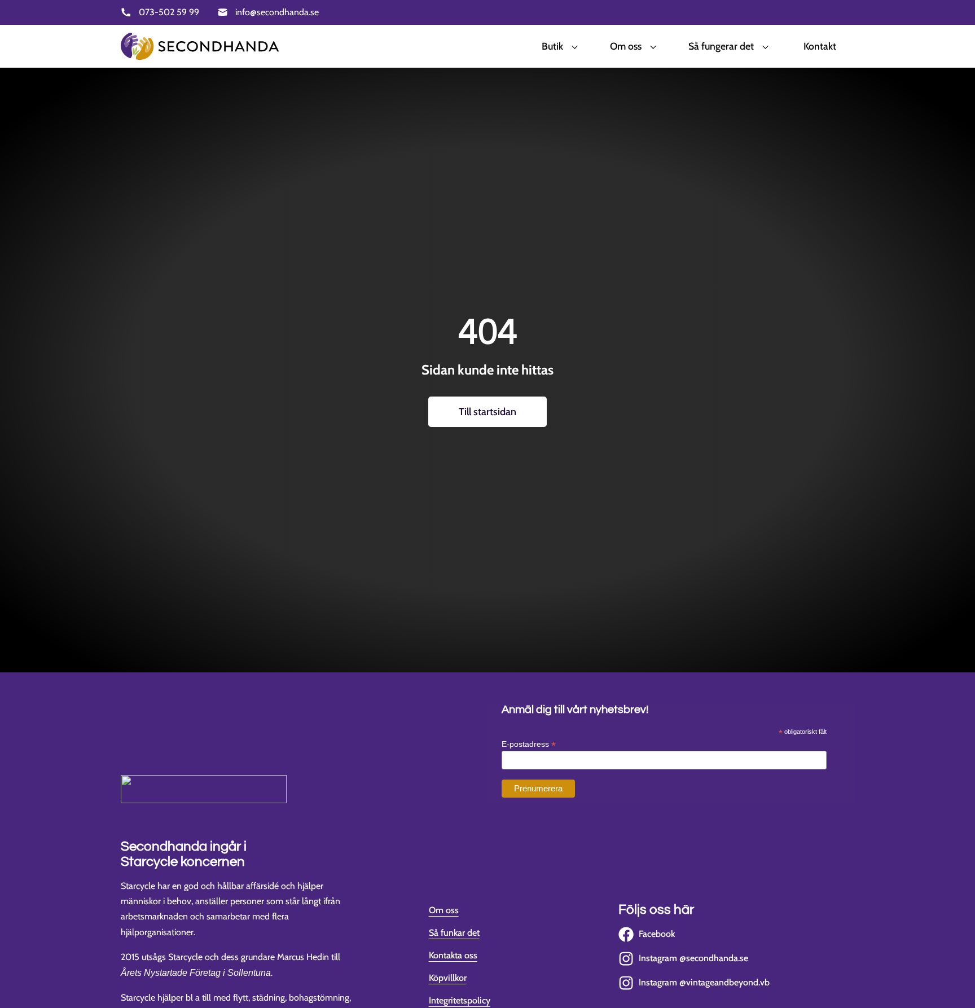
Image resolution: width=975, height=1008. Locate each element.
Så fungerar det (721, 46)
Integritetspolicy (459, 1000)
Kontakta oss (453, 955)
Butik (552, 46)
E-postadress (529, 744)
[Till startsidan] (200, 46)
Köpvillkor (448, 977)
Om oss (626, 46)
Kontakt (819, 46)
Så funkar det (454, 932)
